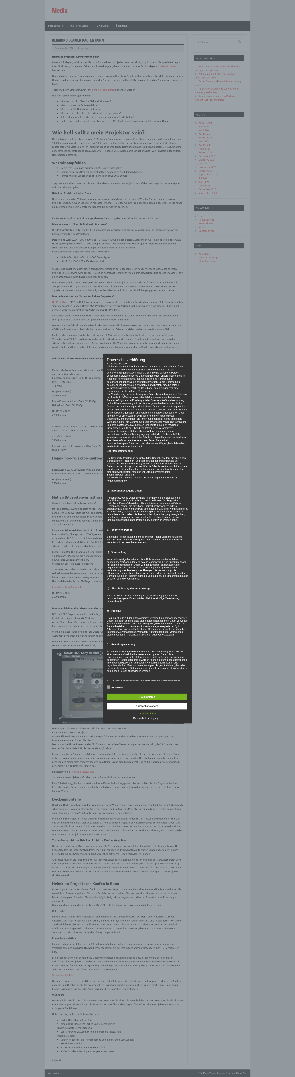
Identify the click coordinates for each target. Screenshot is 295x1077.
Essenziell (117, 687)
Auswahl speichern (147, 706)
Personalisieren (147, 713)
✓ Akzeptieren (147, 697)
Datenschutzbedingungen (147, 718)
